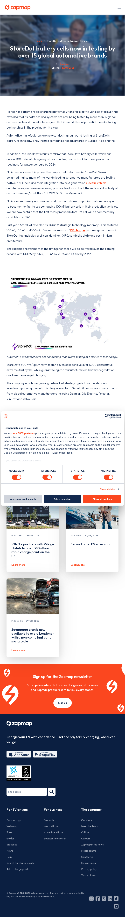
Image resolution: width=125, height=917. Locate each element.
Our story (86, 820)
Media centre (88, 850)
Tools (9, 832)
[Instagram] (91, 898)
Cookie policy (88, 863)
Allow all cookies (102, 499)
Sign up (62, 702)
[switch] (47, 477)
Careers (85, 838)
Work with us (51, 826)
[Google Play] (45, 754)
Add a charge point (17, 869)
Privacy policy (89, 869)
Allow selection (62, 499)
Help (9, 857)
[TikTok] (116, 898)
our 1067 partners (24, 433)
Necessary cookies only (22, 499)
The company (91, 810)
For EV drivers (17, 810)
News (38, 41)
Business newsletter (55, 838)
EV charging (78, 230)
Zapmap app (14, 820)
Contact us (87, 857)
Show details (107, 489)
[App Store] (19, 754)
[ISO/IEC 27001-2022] (19, 773)
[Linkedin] (110, 898)
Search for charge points (20, 863)
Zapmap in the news (92, 844)
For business (53, 810)
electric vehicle (96, 183)
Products (49, 820)
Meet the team (89, 826)
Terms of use (88, 875)
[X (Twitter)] (104, 898)
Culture (85, 832)
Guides (10, 838)
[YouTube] (116, 906)
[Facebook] (98, 898)
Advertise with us (53, 832)
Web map (12, 826)
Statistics (12, 844)
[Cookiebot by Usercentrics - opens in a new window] (107, 416)
